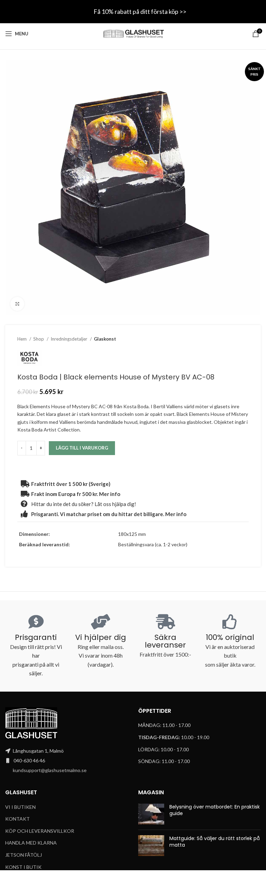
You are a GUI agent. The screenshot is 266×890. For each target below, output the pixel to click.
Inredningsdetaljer (69, 339)
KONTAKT (17, 819)
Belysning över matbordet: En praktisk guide (214, 810)
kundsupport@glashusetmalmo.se (50, 770)
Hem (22, 339)
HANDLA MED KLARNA (31, 843)
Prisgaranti (36, 637)
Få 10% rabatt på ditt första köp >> (140, 11)
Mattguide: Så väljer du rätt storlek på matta (214, 842)
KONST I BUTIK (23, 867)
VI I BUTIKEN (20, 807)
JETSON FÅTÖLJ (23, 855)
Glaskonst (105, 339)
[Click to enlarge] (17, 304)
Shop (39, 339)
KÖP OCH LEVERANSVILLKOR (39, 831)
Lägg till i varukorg (82, 448)
